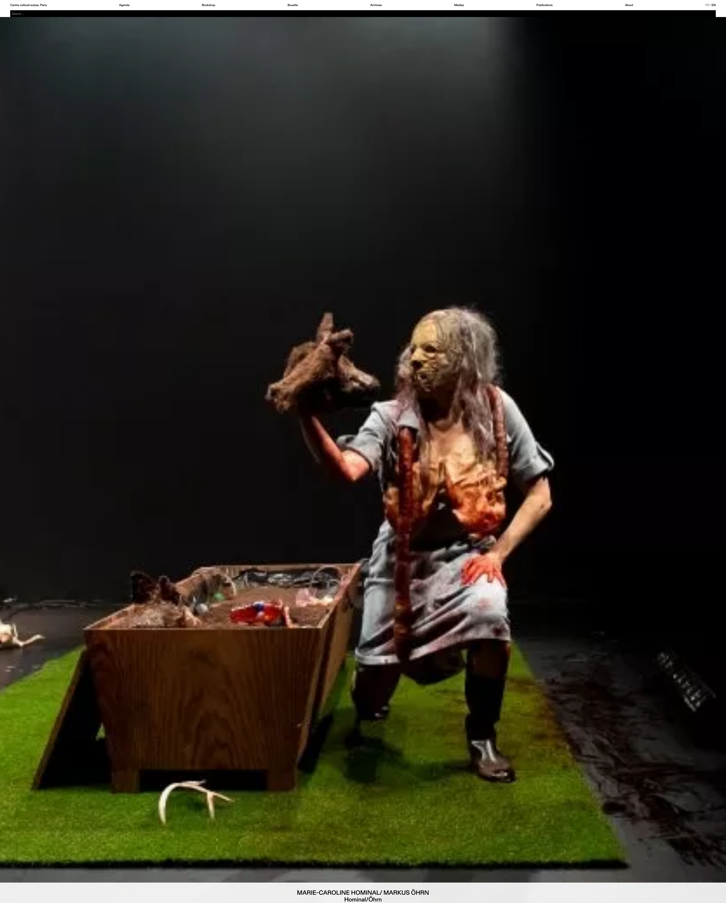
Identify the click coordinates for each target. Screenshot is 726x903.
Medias (459, 5)
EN (714, 5)
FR (708, 5)
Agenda (124, 5)
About (629, 5)
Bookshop (208, 5)
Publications (544, 5)
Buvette (293, 5)
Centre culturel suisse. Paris (28, 5)
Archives (376, 5)
